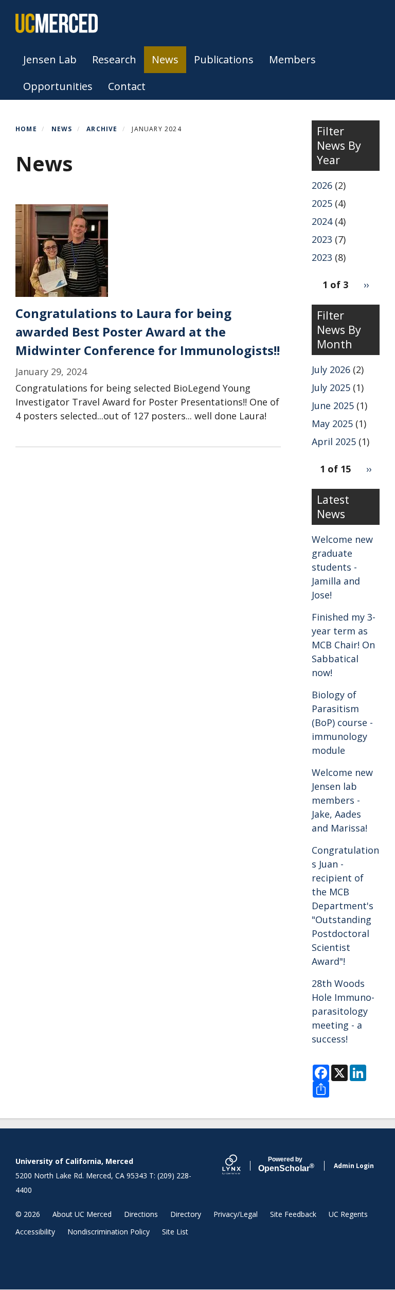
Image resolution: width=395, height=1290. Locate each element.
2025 (322, 203)
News (165, 59)
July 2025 (331, 387)
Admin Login (354, 1165)
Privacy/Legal (235, 1214)
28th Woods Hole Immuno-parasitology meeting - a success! (343, 1011)
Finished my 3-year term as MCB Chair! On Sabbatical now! (343, 645)
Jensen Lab (50, 59)
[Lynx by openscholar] (240, 1165)
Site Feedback (293, 1214)
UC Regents (348, 1214)
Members (292, 59)
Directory (185, 1214)
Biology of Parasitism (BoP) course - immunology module (342, 722)
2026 (322, 185)
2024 (322, 221)
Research (114, 59)
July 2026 (331, 369)
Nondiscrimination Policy (108, 1231)
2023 (322, 239)
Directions (141, 1214)
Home (26, 129)
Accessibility (35, 1231)
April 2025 (334, 441)
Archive (101, 129)
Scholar (285, 1164)
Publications (224, 59)
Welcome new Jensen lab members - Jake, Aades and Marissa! (342, 800)
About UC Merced (82, 1214)
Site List (175, 1231)
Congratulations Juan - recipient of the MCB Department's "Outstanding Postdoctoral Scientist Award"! (345, 905)
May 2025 (332, 423)
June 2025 (333, 405)
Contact (127, 86)
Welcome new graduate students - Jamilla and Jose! (342, 567)
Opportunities (58, 86)
